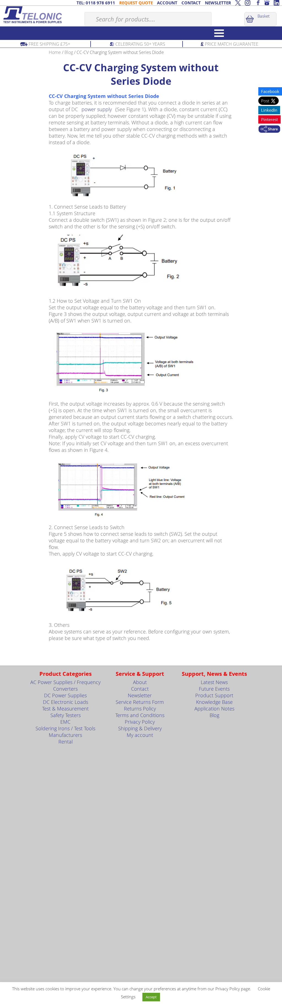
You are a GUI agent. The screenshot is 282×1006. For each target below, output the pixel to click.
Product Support (214, 695)
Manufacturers (65, 735)
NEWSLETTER (218, 3)
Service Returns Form (140, 702)
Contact (140, 688)
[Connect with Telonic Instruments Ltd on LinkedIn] (276, 3)
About (140, 682)
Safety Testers (65, 715)
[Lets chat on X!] (238, 3)
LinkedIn (269, 110)
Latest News (214, 682)
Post (265, 100)
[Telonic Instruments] (42, 15)
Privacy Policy (140, 721)
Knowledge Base (214, 702)
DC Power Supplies (65, 695)
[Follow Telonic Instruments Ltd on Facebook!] (257, 3)
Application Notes (214, 708)
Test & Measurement (65, 708)
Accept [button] (151, 996)
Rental (65, 741)
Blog (68, 52)
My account (140, 735)
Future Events (214, 688)
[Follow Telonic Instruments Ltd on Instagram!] (247, 3)
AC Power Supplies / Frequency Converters (65, 685)
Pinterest (269, 119)
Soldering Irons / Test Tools (65, 728)
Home (55, 52)
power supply (97, 109)
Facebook (270, 91)
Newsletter (140, 695)
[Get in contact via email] (269, 129)
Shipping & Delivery (140, 728)
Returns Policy (140, 708)
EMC (65, 721)
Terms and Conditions (139, 715)
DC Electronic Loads (65, 702)
